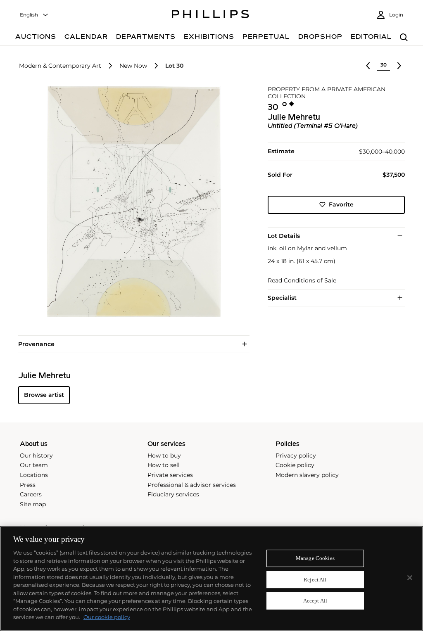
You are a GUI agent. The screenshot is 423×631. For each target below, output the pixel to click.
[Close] (410, 578)
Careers (31, 494)
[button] (131, 201)
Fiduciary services (173, 494)
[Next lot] (399, 65)
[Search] (403, 37)
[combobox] (34, 15)
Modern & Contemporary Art (60, 65)
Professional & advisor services (191, 485)
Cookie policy (295, 465)
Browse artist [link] (44, 395)
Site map (33, 504)
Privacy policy (296, 455)
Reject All (315, 579)
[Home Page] (210, 15)
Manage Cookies (315, 558)
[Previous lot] (368, 65)
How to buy (164, 455)
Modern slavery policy (307, 475)
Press (28, 485)
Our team (34, 465)
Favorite (341, 204)
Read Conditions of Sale (302, 280)
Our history (36, 455)
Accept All (315, 601)
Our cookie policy (106, 617)
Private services (170, 475)
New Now (133, 65)
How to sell (163, 465)
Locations (34, 475)
